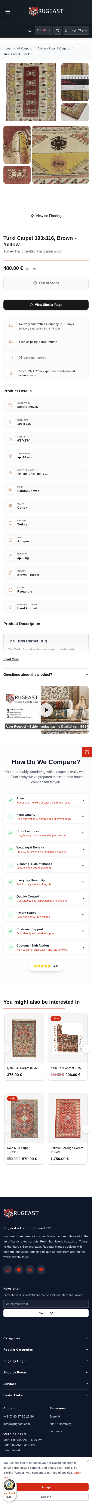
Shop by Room (14, 1372)
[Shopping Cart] (57, 30)
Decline (46, 1496)
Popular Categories (18, 1349)
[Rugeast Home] (21, 1213)
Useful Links (13, 1395)
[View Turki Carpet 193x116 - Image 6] (17, 175)
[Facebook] (19, 1269)
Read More (11, 659)
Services (9, 1383)
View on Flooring (49, 216)
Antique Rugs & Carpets (53, 48)
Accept (46, 1487)
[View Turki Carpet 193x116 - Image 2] (75, 82)
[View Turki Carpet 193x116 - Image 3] (75, 112)
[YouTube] (41, 1269)
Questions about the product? (27, 674)
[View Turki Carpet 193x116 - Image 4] (17, 145)
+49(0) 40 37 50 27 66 (18, 1416)
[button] (46, 710)
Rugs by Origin (15, 1361)
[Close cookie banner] (87, 1461)
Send (42, 1313)
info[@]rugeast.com (16, 1423)
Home (7, 48)
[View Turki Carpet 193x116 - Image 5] (60, 155)
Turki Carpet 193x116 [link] (18, 54)
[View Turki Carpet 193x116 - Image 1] (31, 92)
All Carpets (24, 48)
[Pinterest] (30, 1269)
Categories (11, 1338)
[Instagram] (7, 1269)
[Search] (30, 30)
